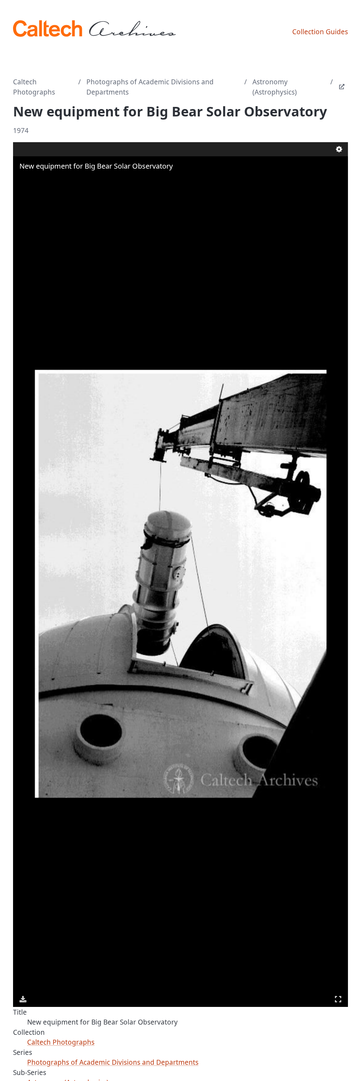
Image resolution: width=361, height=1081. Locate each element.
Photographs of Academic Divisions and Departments (150, 87)
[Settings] (339, 149)
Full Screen (338, 999)
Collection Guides (320, 31)
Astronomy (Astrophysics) (274, 87)
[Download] (23, 999)
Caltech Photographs (34, 87)
